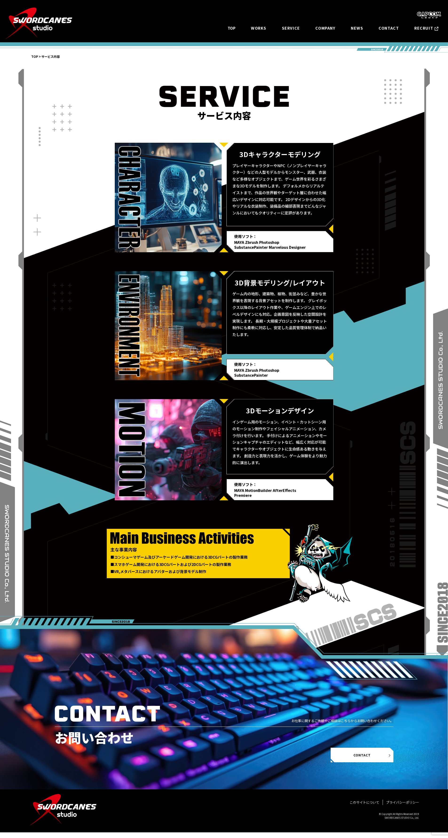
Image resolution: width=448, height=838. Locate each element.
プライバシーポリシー (402, 802)
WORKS (258, 28)
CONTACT (389, 28)
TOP (232, 28)
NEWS (357, 28)
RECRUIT (423, 28)
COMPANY (325, 28)
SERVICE (291, 28)
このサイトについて (364, 802)
